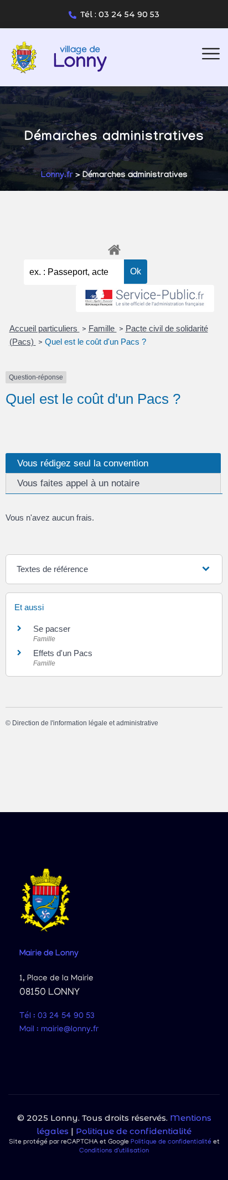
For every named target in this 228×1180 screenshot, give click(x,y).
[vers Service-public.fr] (145, 298)
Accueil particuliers (44, 328)
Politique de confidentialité (133, 1131)
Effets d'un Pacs (62, 653)
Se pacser (51, 628)
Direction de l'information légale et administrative (85, 723)
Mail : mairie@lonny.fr (59, 1029)
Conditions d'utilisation (114, 1151)
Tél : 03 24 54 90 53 (119, 14)
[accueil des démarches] (114, 248)
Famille (103, 328)
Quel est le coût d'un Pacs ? (95, 341)
